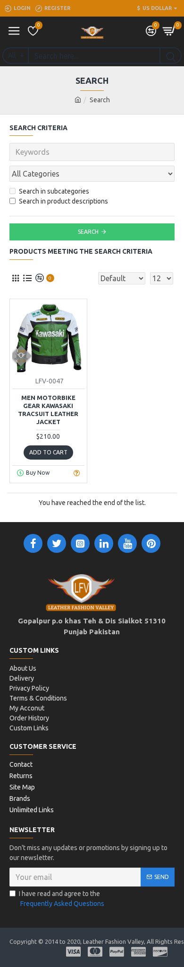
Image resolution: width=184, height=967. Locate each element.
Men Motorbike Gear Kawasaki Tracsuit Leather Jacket (48, 409)
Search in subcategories (54, 191)
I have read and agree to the (61, 898)
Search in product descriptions (63, 201)
